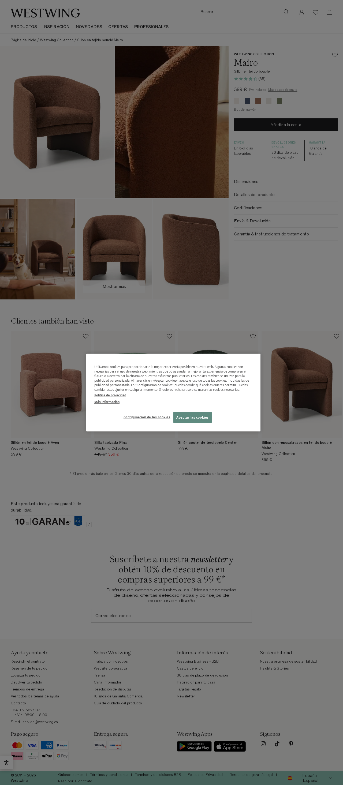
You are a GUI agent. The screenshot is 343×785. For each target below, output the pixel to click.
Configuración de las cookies (147, 417)
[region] (173, 392)
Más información (107, 402)
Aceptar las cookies (192, 417)
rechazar (180, 390)
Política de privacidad (110, 395)
